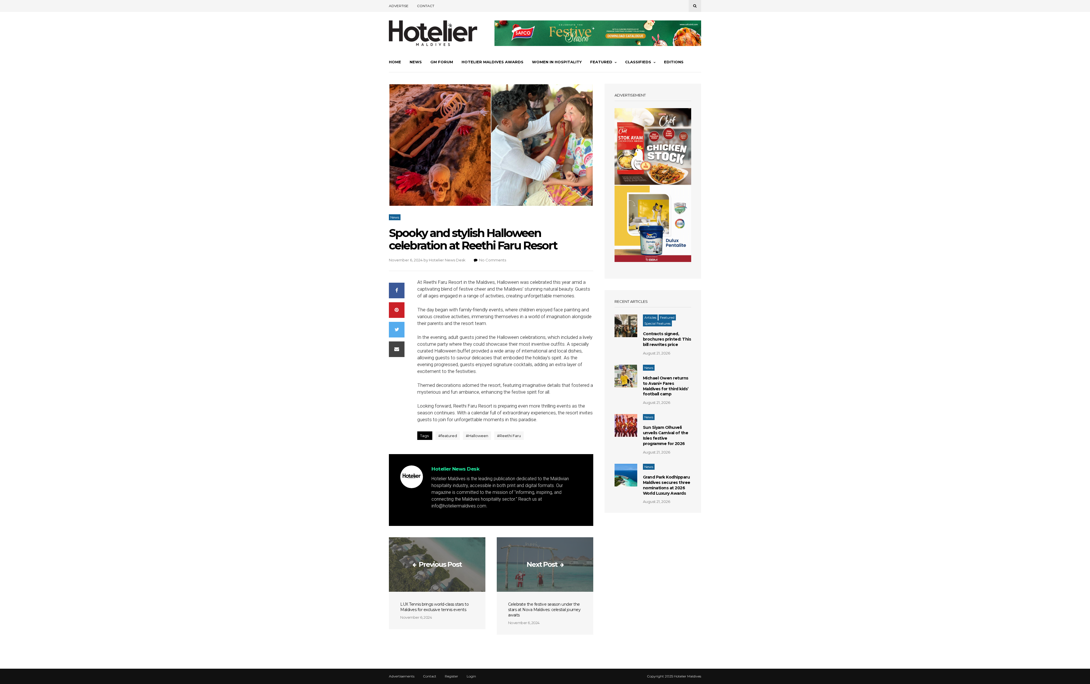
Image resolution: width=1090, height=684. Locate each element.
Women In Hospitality (557, 62)
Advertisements (401, 676)
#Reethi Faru (509, 435)
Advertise (398, 6)
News (416, 62)
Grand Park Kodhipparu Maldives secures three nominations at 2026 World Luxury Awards (666, 485)
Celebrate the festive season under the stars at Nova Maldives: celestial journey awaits (544, 610)
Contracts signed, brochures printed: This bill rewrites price (667, 339)
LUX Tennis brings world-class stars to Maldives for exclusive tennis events (434, 607)
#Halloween (477, 435)
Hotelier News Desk (447, 260)
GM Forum (441, 62)
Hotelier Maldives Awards (492, 62)
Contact (425, 6)
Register (451, 676)
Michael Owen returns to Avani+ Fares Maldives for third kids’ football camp (666, 386)
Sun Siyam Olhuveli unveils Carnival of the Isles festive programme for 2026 (665, 435)
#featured (447, 435)
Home (395, 62)
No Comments (492, 260)
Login (471, 676)
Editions (674, 62)
